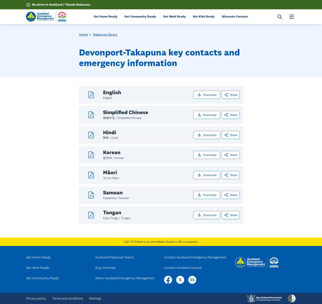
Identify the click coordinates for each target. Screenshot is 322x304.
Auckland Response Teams (114, 257)
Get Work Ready (37, 268)
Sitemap (95, 298)
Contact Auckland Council (183, 268)
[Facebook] (168, 280)
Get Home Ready (38, 257)
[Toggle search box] (280, 16)
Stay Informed (105, 268)
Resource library (105, 35)
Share (233, 95)
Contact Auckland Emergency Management (195, 257)
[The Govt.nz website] (264, 298)
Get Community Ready (42, 278)
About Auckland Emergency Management (125, 278)
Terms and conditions (67, 298)
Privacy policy (36, 298)
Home (83, 35)
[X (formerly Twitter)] (180, 280)
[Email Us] (192, 280)
